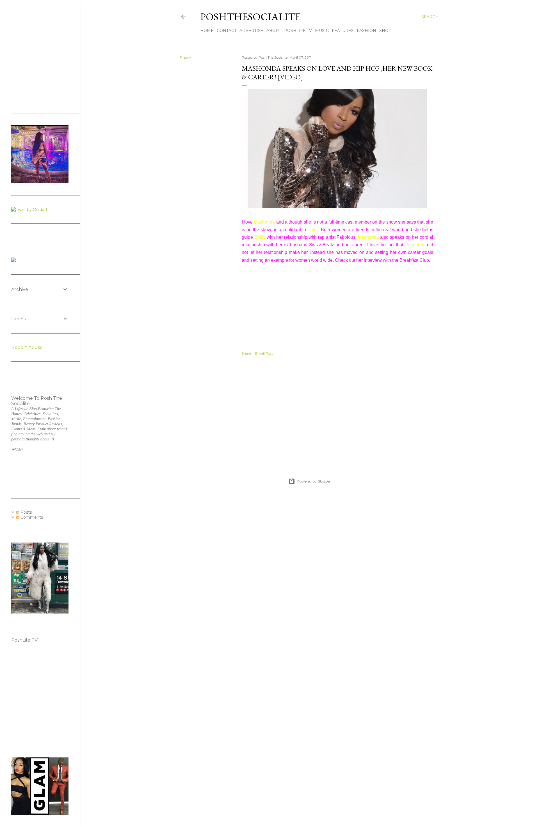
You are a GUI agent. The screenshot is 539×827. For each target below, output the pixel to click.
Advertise (251, 30)
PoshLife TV (298, 30)
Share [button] (185, 57)
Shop (385, 30)
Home (207, 30)
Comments (31, 517)
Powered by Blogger (313, 481)
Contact (226, 30)
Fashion (366, 30)
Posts (25, 512)
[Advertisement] (337, 410)
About (273, 30)
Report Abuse (27, 347)
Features (343, 30)
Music (322, 30)
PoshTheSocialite (250, 16)
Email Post (264, 353)
